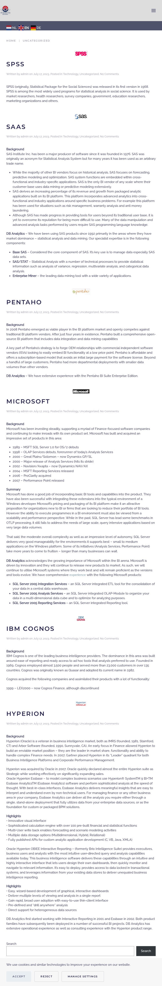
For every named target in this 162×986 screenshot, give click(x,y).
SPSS (15, 64)
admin (25, 74)
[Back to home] (5, 10)
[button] (153, 10)
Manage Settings (83, 976)
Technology (70, 74)
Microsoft (28, 401)
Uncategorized (89, 74)
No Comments (109, 74)
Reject (46, 976)
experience (77, 575)
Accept (18, 976)
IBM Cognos (30, 628)
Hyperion (25, 713)
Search (11, 944)
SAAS (16, 126)
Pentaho (24, 302)
